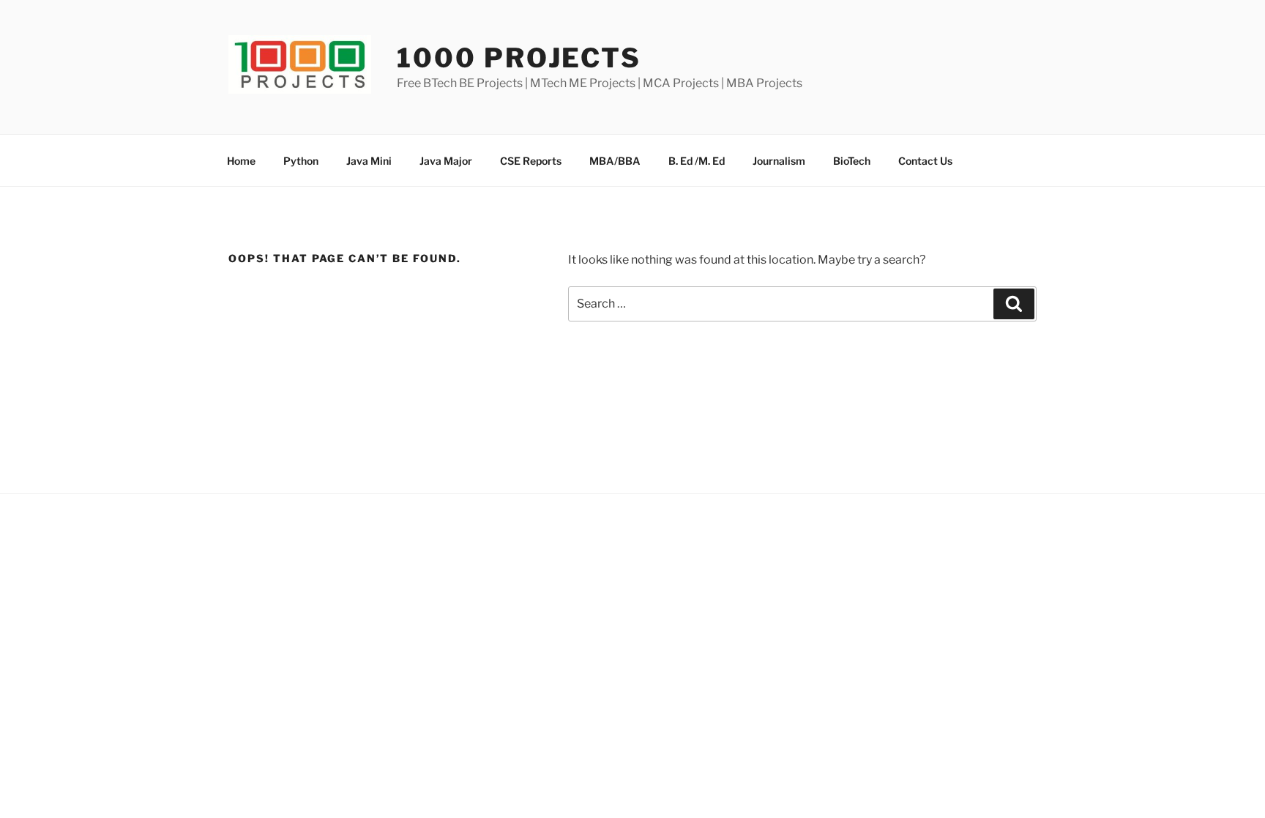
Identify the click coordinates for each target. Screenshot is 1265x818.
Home (241, 161)
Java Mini (369, 161)
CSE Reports (530, 161)
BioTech (851, 161)
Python (300, 161)
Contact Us (925, 161)
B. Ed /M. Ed (696, 161)
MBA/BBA (615, 161)
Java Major (445, 161)
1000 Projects (519, 58)
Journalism (779, 161)
